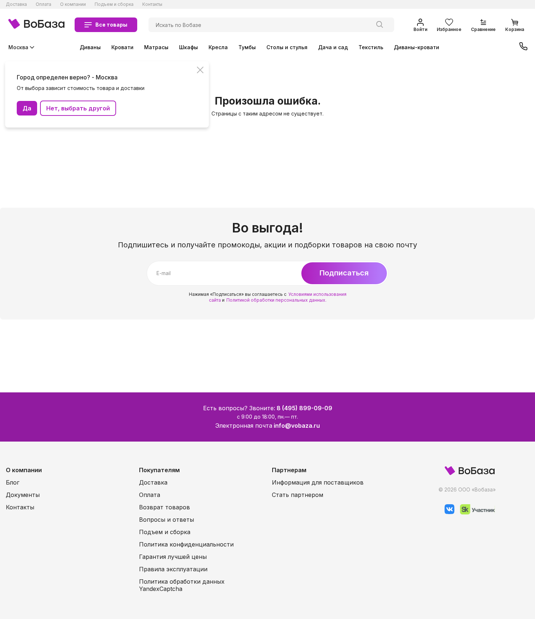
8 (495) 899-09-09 (304, 408)
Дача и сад (333, 47)
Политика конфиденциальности (186, 544)
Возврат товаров (164, 507)
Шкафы (188, 47)
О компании (73, 4)
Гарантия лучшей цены (173, 556)
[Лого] (36, 25)
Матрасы (156, 47)
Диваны (90, 47)
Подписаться (344, 273)
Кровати (122, 47)
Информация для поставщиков (318, 482)
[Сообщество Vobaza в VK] (447, 512)
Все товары (111, 24)
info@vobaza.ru (297, 425)
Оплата (43, 4)
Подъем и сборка (114, 4)
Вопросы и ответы (166, 519)
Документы (23, 494)
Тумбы (247, 47)
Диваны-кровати (416, 47)
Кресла (218, 47)
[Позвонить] (523, 47)
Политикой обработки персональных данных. (276, 300)
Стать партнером (297, 494)
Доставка (16, 4)
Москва (18, 47)
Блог (12, 482)
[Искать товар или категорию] (379, 24)
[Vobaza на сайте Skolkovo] (475, 512)
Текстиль (370, 47)
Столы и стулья (287, 47)
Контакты (152, 4)
